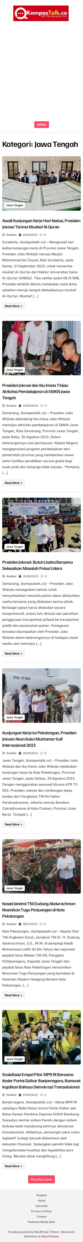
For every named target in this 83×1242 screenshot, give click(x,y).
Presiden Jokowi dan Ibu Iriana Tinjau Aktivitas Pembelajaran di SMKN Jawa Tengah (36, 391)
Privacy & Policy (41, 1211)
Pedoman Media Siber (41, 1222)
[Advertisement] (41, 72)
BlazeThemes (50, 1236)
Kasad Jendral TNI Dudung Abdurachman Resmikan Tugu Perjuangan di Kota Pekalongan (38, 910)
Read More (12, 306)
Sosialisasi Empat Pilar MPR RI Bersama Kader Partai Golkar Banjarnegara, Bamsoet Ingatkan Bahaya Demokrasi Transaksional (41, 1080)
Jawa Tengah (14, 205)
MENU (41, 124)
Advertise (41, 1206)
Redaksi (11, 234)
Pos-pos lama (41, 1179)
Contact (41, 1216)
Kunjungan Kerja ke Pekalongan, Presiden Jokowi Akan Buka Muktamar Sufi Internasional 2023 (39, 739)
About (41, 1200)
